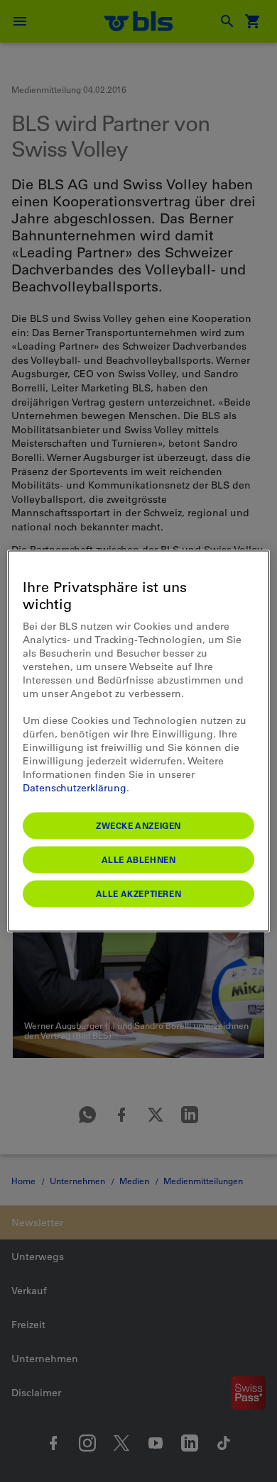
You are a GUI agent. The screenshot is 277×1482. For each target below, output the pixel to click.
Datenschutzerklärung (74, 787)
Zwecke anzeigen (138, 825)
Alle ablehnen (139, 859)
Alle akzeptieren (139, 893)
